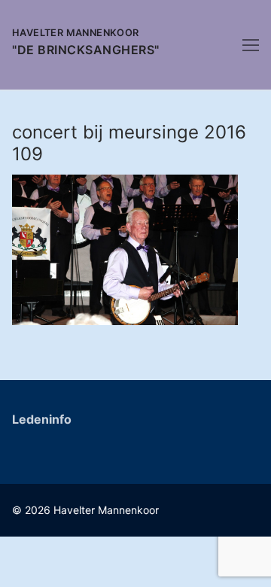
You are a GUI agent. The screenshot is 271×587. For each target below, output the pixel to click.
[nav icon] (250, 45)
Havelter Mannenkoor (75, 32)
